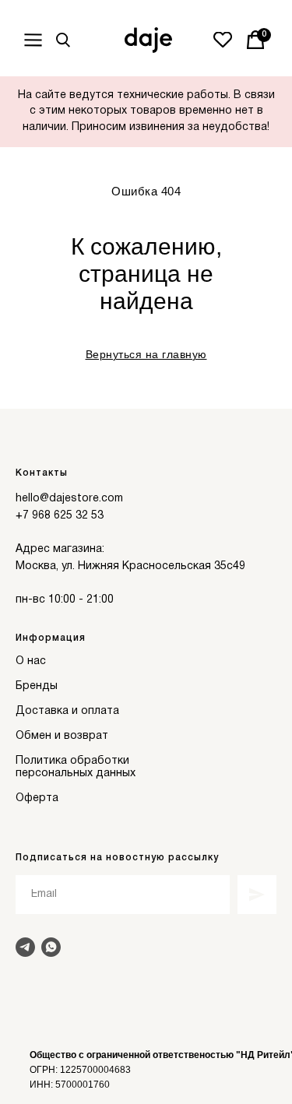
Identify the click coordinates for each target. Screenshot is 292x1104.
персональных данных (75, 773)
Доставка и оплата (67, 711)
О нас (31, 661)
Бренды (37, 686)
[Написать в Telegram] (25, 947)
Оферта (37, 798)
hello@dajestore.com (69, 499)
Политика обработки (72, 761)
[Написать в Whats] (51, 947)
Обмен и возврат (62, 736)
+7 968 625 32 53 (60, 516)
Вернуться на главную (146, 354)
